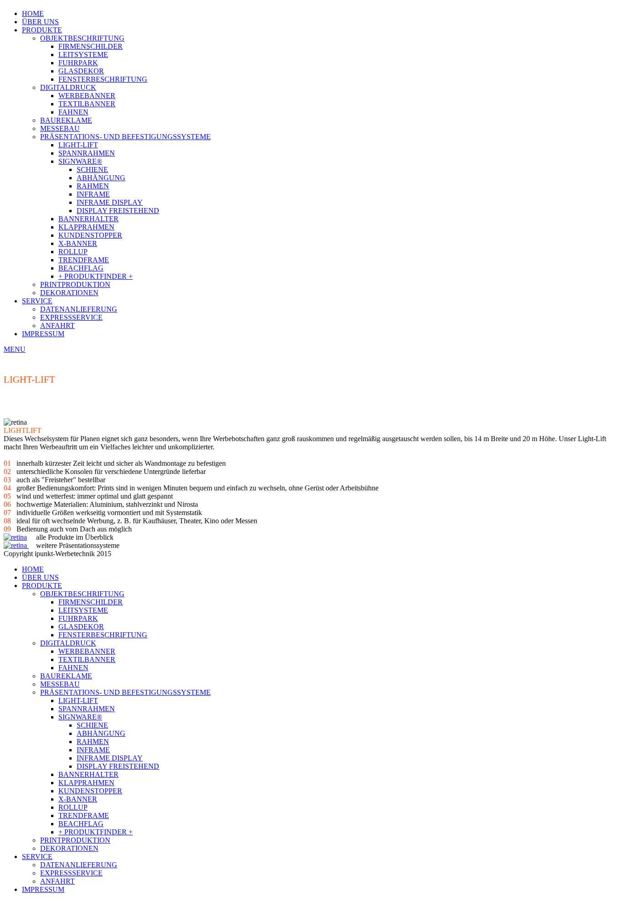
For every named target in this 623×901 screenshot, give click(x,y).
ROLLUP (73, 251)
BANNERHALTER (88, 219)
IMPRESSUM (43, 334)
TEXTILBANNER (86, 104)
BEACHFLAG (81, 268)
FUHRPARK (78, 63)
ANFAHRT (57, 325)
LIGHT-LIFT (78, 145)
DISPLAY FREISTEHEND (118, 210)
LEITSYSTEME (83, 54)
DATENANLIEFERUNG (78, 309)
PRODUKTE (42, 30)
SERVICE (37, 301)
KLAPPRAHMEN (86, 227)
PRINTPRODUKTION (75, 284)
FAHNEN (73, 112)
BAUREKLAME (66, 120)
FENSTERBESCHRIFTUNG (102, 79)
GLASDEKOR (81, 71)
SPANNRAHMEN (86, 153)
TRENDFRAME (83, 260)
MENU (15, 349)
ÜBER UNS (40, 22)
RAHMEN (93, 186)
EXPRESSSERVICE (71, 317)
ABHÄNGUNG (101, 178)
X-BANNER (77, 243)
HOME (33, 13)
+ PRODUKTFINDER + (95, 276)
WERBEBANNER (86, 95)
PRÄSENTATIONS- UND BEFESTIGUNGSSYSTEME (125, 137)
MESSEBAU (60, 128)
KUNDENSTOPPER (90, 235)
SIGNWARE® (80, 161)
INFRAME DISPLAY (110, 202)
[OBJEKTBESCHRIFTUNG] (28, 545)
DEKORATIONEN (69, 293)
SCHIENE (92, 169)
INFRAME (93, 194)
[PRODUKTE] (15, 537)
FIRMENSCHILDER (90, 46)
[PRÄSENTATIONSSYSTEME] (15, 545)
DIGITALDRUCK (68, 87)
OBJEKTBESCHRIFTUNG (82, 38)
